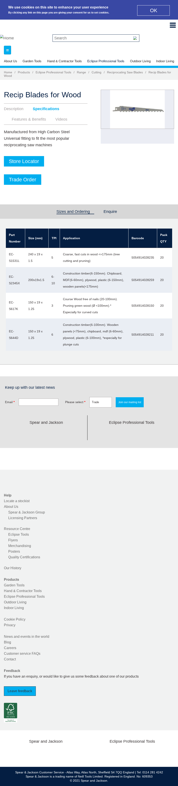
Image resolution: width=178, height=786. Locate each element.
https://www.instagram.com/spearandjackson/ (39, 433)
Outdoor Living (140, 61)
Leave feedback (20, 691)
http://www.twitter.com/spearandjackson (25, 433)
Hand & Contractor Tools (64, 61)
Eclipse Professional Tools (105, 61)
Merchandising (19, 546)
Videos (61, 119)
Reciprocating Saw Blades (125, 72)
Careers (10, 648)
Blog (7, 642)
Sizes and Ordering (75, 211)
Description (13, 109)
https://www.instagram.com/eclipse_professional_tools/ (139, 433)
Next (168, 116)
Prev (108, 116)
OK (153, 10)
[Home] (7, 38)
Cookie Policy (14, 619)
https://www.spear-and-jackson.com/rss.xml (81, 433)
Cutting (96, 72)
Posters (14, 551)
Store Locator (24, 161)
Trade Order (22, 179)
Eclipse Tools (18, 534)
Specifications (46, 109)
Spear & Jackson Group (26, 512)
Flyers (13, 540)
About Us (10, 61)
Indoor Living (165, 61)
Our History (12, 568)
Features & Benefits (29, 119)
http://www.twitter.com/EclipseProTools (125, 433)
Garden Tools (32, 61)
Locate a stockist (17, 501)
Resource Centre (17, 529)
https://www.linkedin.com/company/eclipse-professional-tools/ (152, 433)
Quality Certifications (24, 557)
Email (10, 402)
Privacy (9, 625)
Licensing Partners (22, 518)
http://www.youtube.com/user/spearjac (67, 433)
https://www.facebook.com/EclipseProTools (111, 433)
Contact (10, 659)
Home (8, 72)
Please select (75, 402)
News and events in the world (26, 636)
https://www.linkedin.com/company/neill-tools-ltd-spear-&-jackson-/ (53, 433)
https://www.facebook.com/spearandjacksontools (12, 433)
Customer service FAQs (22, 653)
